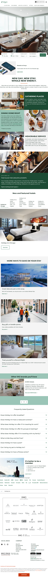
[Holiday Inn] (4, 2)
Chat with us (18, 546)
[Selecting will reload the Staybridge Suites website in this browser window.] (24, 529)
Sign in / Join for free (40, 1)
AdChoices (33, 548)
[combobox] (5, 56)
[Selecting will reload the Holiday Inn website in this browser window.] (32, 521)
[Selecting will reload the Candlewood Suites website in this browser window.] (40, 529)
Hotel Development (35, 545)
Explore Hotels (34, 546)
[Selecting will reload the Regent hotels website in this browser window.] (16, 505)
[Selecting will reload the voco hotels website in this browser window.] (20, 513)
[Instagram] (7, 544)
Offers (31, 5)
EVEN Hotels (29, 382)
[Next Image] (26, 402)
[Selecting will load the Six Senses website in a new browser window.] (8, 505)
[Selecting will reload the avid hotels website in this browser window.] (8, 529)
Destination (4, 53)
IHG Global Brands (19, 545)
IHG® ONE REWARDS (39, 5)
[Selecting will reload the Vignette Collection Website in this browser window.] (32, 505)
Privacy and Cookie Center (21, 549)
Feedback (33, 551)
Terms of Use (18, 548)
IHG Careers (33, 543)
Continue (24, 574)
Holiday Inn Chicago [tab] (3, 205)
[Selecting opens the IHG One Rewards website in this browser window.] (24, 535)
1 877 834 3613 (15, 554)
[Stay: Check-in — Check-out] (14, 56)
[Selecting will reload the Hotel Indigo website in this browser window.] (7, 513)
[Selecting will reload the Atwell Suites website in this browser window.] (16, 529)
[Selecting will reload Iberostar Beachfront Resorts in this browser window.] (40, 513)
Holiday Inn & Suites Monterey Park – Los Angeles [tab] (13, 203)
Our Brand (14, 5)
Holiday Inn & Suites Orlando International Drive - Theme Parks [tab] (22, 202)
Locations (7, 5)
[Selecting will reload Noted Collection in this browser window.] (14, 513)
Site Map (17, 550)
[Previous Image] (21, 402)
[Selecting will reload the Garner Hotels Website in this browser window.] (40, 521)
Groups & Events (23, 5)
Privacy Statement (38, 570)
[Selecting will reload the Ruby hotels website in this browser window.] (27, 513)
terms (38, 569)
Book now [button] (4, 293)
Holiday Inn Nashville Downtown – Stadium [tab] (32, 204)
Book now (43, 55)
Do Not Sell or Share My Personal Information (37, 550)
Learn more (33, 558)
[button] (46, 2)
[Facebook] (2, 544)
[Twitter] (5, 544)
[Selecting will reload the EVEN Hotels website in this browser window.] (16, 521)
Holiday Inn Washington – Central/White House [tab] (41, 204)
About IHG (18, 543)
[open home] (2, 491)
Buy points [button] (4, 329)
